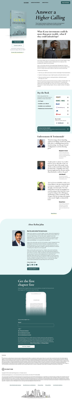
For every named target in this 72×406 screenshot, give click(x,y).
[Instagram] (34, 265)
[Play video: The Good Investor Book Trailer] (54, 49)
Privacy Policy (40, 385)
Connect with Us (18, 45)
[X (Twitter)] (30, 265)
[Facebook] (32, 265)
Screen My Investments (35, 2)
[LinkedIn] (28, 265)
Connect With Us (45, 2)
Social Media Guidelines (57, 385)
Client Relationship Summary (15, 385)
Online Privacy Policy (35, 343)
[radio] (36, 331)
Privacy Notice (45, 343)
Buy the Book (65, 2)
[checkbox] (36, 333)
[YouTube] (36, 265)
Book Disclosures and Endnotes (29, 385)
